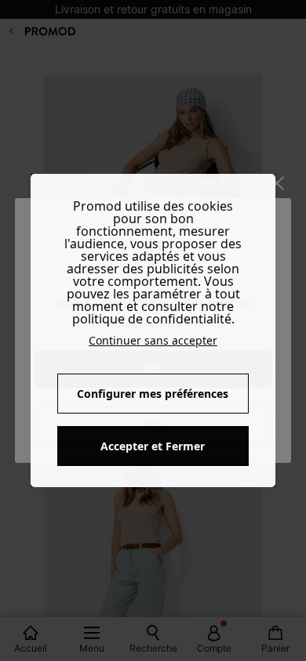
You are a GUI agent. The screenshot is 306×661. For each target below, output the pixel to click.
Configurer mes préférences (152, 393)
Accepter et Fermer (152, 446)
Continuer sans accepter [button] (153, 340)
